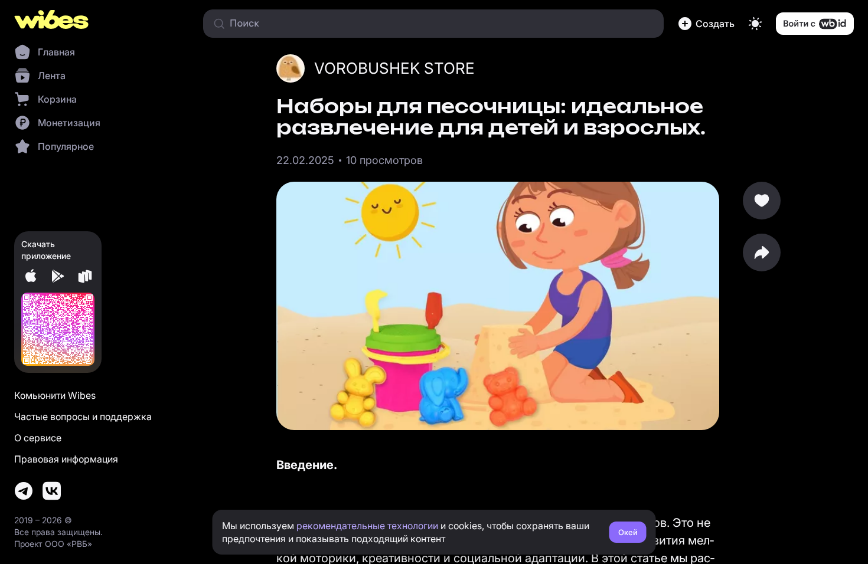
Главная (56, 52)
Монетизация (69, 123)
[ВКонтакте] (52, 490)
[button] (706, 23)
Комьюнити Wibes (55, 395)
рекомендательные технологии (367, 526)
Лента (52, 75)
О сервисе (37, 438)
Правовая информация (66, 459)
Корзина (57, 99)
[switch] (755, 23)
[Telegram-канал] (23, 490)
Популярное (66, 146)
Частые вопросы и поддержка (83, 416)
